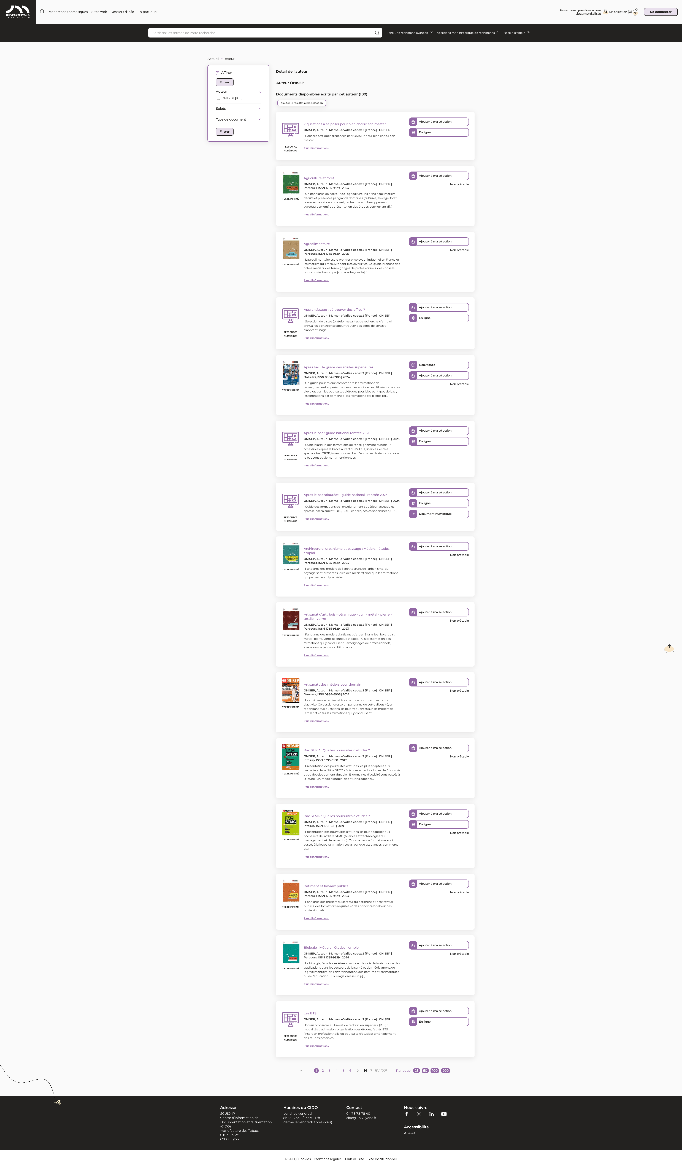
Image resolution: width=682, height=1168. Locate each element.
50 (425, 1071)
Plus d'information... (316, 148)
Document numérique (435, 513)
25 (416, 1071)
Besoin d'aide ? (514, 32)
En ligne (425, 132)
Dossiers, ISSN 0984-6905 (322, 377)
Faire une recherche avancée (407, 32)
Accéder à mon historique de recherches (466, 32)
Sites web (99, 12)
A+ (413, 1133)
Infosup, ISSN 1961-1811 (319, 826)
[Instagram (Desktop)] (419, 1114)
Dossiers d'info (122, 12)
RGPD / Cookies (298, 1159)
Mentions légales (328, 1159)
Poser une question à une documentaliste (580, 12)
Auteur (221, 91)
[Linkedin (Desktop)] (431, 1114)
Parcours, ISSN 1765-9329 (322, 188)
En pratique (147, 12)
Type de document (231, 119)
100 (435, 1071)
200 (446, 1071)
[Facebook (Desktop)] (406, 1114)
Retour (229, 59)
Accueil (42, 11)
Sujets (221, 109)
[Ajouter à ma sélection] (413, 122)
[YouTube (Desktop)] (444, 1114)
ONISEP (309, 130)
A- (406, 1133)
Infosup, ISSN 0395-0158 (321, 760)
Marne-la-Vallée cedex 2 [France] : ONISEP (359, 130)
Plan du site (354, 1159)
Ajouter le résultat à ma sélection (302, 103)
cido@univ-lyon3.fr (361, 1118)
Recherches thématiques (67, 12)
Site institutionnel (382, 1159)
